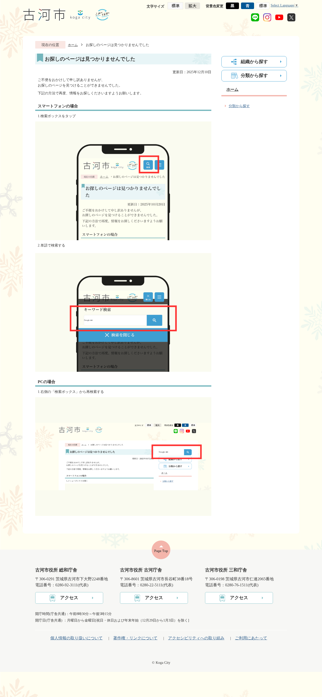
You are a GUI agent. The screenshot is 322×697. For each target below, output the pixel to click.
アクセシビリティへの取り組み (196, 638)
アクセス (69, 597)
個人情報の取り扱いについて (76, 638)
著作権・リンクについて (135, 638)
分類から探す (254, 75)
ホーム (73, 45)
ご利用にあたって (251, 638)
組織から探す (254, 61)
